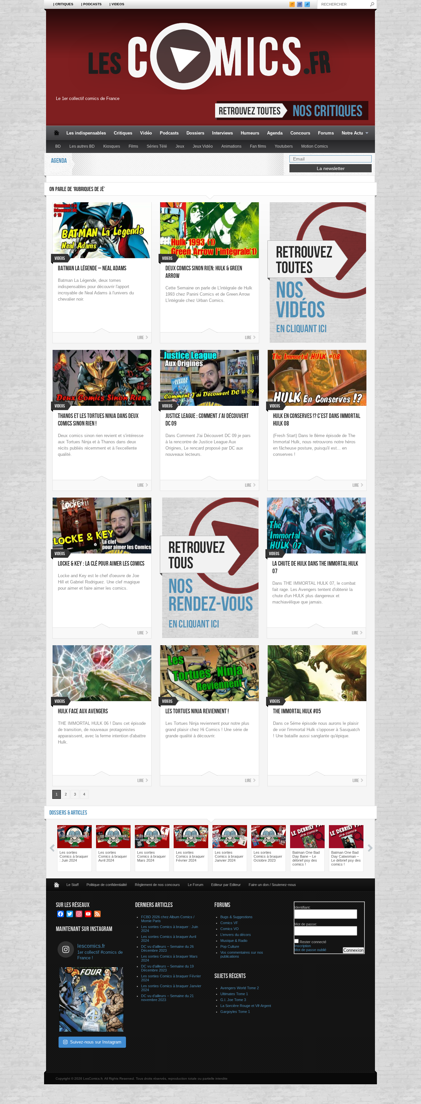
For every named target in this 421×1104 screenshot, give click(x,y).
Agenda (275, 133)
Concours (300, 133)
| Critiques (63, 4)
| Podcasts (91, 4)
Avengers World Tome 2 (239, 988)
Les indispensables (86, 133)
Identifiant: (302, 907)
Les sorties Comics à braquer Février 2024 (190, 856)
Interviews (222, 133)
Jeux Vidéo (203, 146)
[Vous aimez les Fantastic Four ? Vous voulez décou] (91, 999)
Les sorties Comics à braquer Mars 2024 (151, 856)
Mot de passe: (305, 924)
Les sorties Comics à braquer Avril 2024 (112, 856)
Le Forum (195, 885)
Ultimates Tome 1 (234, 994)
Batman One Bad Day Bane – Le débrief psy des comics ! (306, 858)
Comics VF (229, 923)
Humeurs (250, 133)
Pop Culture (229, 946)
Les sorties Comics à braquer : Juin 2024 (74, 856)
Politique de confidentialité (107, 885)
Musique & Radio (233, 941)
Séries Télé (157, 146)
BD (58, 146)
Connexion (353, 950)
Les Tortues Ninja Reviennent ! (197, 711)
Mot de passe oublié (310, 950)
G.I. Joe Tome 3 (233, 1000)
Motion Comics (314, 146)
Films (133, 146)
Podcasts (169, 133)
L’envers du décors (235, 935)
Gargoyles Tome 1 (235, 1012)
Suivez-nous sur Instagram (95, 1042)
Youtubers (284, 146)
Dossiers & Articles (68, 812)
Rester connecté (313, 942)
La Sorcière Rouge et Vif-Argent (245, 1006)
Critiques (123, 133)
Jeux (180, 146)
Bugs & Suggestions (236, 917)
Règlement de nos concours (157, 885)
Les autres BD (82, 146)
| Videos (117, 4)
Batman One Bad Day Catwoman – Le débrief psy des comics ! (346, 858)
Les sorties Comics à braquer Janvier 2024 (229, 856)
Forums (326, 133)
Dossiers (195, 133)
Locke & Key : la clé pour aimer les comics (101, 564)
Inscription (302, 946)
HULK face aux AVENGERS (83, 711)
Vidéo (146, 133)
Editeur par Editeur (226, 885)
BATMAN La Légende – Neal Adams (92, 268)
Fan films (258, 146)
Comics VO (229, 929)
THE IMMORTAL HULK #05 (297, 711)
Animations (231, 146)
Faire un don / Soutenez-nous (272, 885)
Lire (140, 337)
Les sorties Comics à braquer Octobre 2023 (268, 856)
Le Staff (72, 885)
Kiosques (111, 146)
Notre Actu (350, 133)
